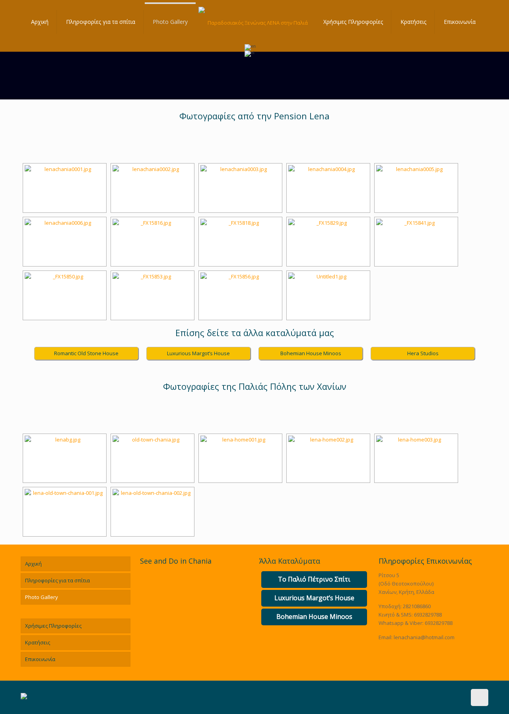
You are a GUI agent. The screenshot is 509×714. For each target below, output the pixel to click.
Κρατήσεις (37, 642)
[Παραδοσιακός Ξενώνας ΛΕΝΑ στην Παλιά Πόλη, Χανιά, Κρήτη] (254, 22)
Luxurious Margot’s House (198, 353)
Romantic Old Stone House (86, 353)
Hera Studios (423, 353)
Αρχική (33, 563)
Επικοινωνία (40, 659)
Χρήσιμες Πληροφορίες (53, 625)
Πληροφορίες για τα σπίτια (57, 580)
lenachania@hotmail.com (424, 637)
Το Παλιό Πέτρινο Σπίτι (314, 579)
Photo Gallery (41, 597)
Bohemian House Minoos (310, 353)
